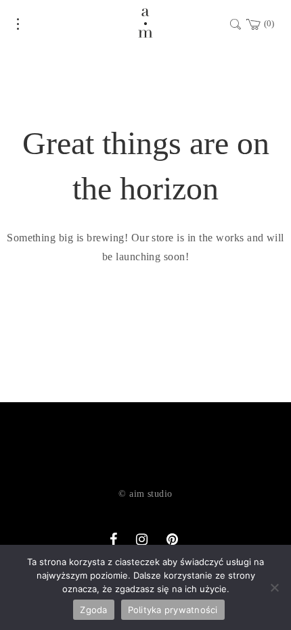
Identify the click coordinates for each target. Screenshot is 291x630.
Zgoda (93, 609)
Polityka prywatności (173, 609)
